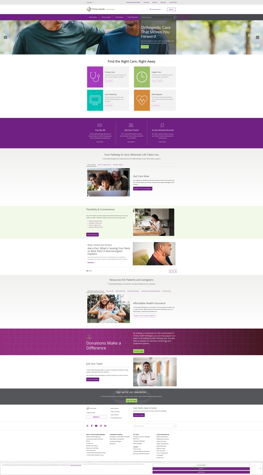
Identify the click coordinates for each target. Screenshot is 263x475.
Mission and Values (92, 446)
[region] (131, 37)
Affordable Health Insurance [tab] (95, 291)
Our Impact (146, 2)
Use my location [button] (155, 9)
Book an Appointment (95, 221)
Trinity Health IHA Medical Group (96, 453)
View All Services (92, 235)
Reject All (201, 468)
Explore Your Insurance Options (144, 316)
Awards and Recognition (93, 436)
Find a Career (137, 449)
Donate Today (138, 351)
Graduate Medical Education (141, 451)
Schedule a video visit (95, 223)
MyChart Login (161, 448)
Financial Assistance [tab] (133, 291)
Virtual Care (160, 457)
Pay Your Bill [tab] (109, 291)
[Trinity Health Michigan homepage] (95, 9)
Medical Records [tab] (120, 291)
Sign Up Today (131, 401)
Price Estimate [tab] (166, 291)
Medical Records (161, 446)
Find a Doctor (93, 17)
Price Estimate (161, 450)
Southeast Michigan (115, 441)
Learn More (109, 81)
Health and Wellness (163, 443)
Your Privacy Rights (201, 465)
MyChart (171, 9)
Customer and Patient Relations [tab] (150, 291)
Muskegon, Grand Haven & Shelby (120, 436)
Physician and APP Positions (141, 453)
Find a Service (119, 17)
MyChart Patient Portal (96, 227)
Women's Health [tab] (118, 164)
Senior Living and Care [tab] (104, 164)
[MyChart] (135, 142)
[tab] (87, 270)
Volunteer (113, 443)
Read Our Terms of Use (75, 465)
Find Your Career (92, 379)
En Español (160, 455)
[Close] (260, 468)
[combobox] (159, 17)
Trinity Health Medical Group (94, 455)
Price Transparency (162, 453)
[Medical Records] (166, 142)
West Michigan (137, 443)
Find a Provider (139, 415)
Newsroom (163, 2)
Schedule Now (145, 43)
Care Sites (89, 2)
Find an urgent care (95, 225)
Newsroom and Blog (92, 448)
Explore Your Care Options (142, 188)
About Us (155, 2)
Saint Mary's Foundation (117, 439)
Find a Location (106, 17)
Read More (91, 262)
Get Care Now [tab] (91, 164)
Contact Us (89, 443)
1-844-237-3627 (173, 2)
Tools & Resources (132, 17)
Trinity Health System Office (133, 2)
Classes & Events (161, 441)
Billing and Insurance (163, 439)
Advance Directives (162, 436)
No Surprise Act (91, 450)
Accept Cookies (201, 472)
